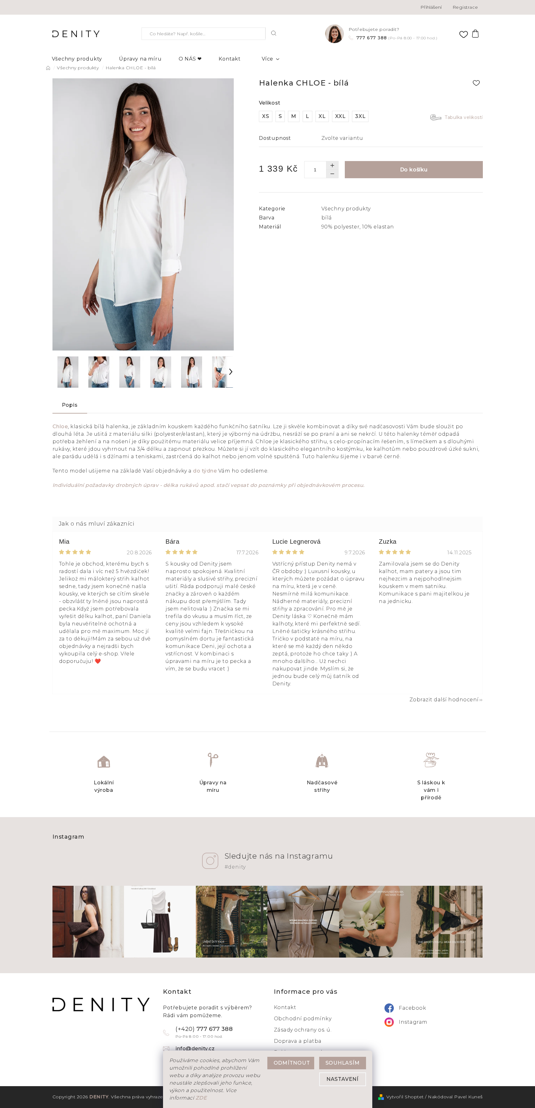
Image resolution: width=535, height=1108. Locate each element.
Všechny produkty (346, 209)
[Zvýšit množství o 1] (332, 165)
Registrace (465, 7)
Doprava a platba (298, 1041)
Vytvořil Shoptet (405, 1097)
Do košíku (414, 170)
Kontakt (285, 1007)
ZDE (201, 1098)
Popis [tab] (70, 405)
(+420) (204, 1032)
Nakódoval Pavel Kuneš (455, 1097)
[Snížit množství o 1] (332, 174)
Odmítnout (292, 1063)
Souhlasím (342, 1063)
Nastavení (342, 1079)
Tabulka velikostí (464, 117)
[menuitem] (77, 59)
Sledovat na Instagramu (279, 860)
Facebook (412, 1008)
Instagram (413, 1022)
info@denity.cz (195, 1049)
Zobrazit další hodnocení (444, 700)
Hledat (274, 33)
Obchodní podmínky (303, 1019)
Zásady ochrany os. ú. (303, 1030)
